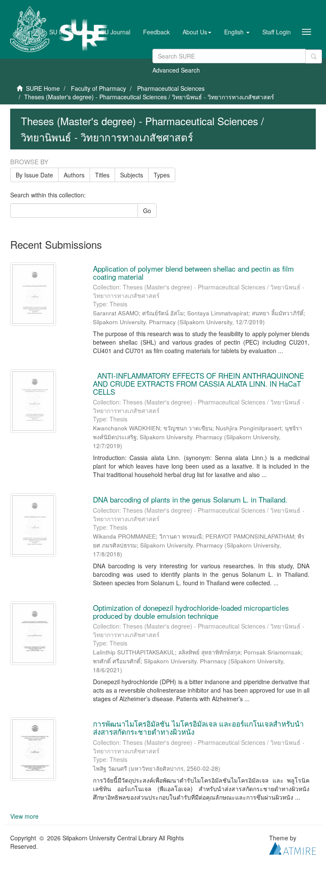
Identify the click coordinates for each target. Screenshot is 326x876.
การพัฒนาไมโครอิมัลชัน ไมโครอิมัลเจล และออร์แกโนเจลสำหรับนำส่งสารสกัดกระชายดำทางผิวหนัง (198, 727)
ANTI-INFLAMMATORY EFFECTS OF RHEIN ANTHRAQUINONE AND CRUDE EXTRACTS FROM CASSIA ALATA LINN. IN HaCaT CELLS (198, 383)
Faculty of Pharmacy (98, 88)
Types (162, 175)
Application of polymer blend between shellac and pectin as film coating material (193, 272)
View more (24, 816)
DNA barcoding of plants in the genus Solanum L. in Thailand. (190, 499)
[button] (197, 31)
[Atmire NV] (292, 847)
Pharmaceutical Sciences (171, 88)
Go (147, 210)
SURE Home (43, 88)
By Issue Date (34, 175)
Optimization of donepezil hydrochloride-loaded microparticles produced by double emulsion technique (191, 611)
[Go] (313, 56)
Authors (74, 175)
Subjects (131, 175)
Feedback (156, 32)
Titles (102, 175)
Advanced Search (176, 70)
